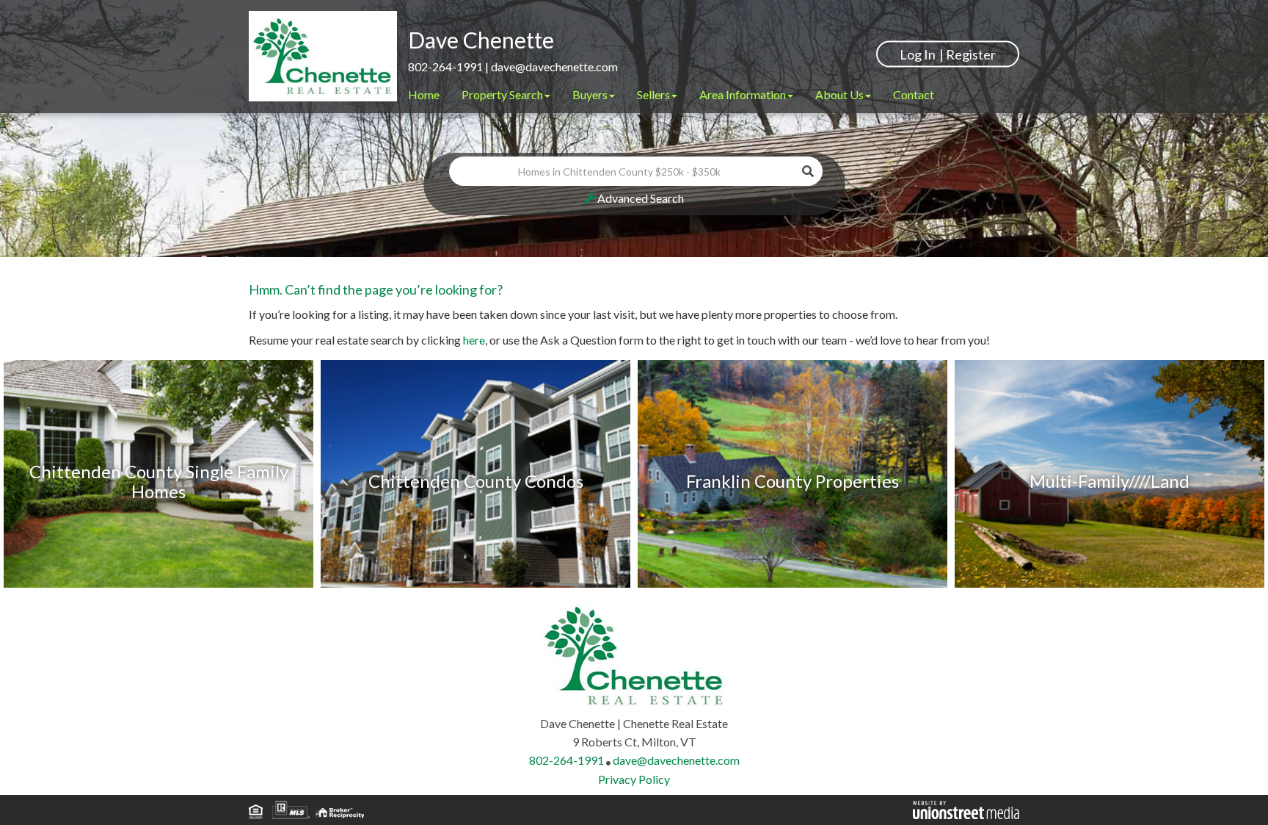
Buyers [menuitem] (590, 94)
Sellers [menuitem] (653, 94)
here (474, 340)
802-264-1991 (445, 66)
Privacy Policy (634, 779)
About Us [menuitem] (839, 94)
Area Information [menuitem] (742, 94)
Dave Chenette (481, 39)
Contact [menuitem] (913, 94)
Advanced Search (640, 198)
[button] (808, 171)
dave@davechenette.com (554, 66)
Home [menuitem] (424, 94)
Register (971, 54)
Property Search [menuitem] (502, 94)
